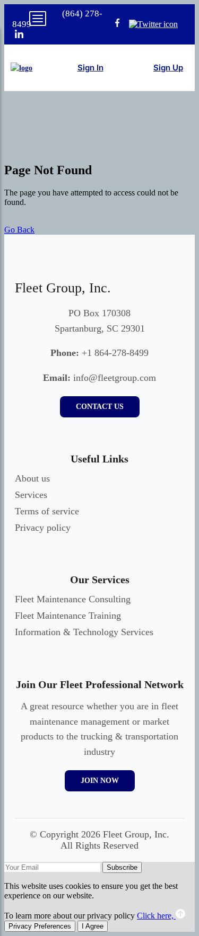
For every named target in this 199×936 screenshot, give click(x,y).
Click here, (156, 915)
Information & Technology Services (84, 632)
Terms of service (47, 511)
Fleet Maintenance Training (68, 615)
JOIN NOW (100, 781)
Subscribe (122, 867)
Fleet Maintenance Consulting (73, 599)
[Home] (21, 68)
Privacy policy (43, 527)
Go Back (19, 229)
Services (31, 494)
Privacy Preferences (39, 926)
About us (32, 478)
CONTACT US (100, 407)
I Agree (92, 926)
